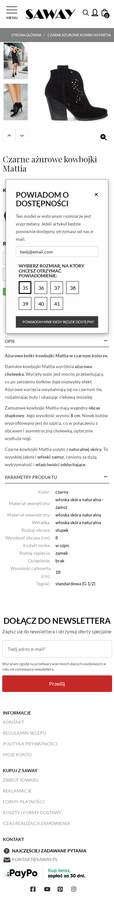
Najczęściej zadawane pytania (49, 850)
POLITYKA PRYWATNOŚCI (30, 743)
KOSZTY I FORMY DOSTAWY (32, 812)
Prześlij (57, 683)
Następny (22, 135)
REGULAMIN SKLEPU (24, 733)
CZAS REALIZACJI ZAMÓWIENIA (36, 823)
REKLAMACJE (17, 791)
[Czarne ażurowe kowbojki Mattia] (76, 93)
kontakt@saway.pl (35, 859)
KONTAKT (13, 722)
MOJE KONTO (17, 754)
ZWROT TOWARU (21, 780)
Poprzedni (9, 135)
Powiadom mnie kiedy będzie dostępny (58, 322)
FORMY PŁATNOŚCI (23, 801)
